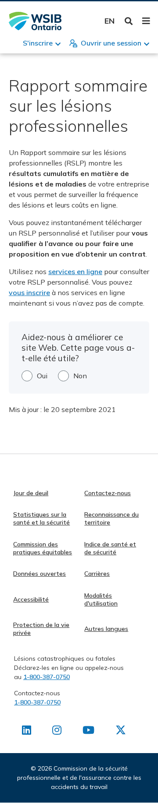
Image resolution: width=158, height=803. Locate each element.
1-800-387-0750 (46, 677)
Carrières (97, 574)
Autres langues (106, 629)
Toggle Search (129, 21)
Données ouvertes (39, 574)
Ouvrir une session (111, 43)
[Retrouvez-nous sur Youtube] (88, 731)
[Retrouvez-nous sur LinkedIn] (26, 731)
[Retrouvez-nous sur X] (120, 731)
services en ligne (75, 271)
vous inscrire (29, 292)
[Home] (35, 21)
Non (80, 375)
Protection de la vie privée (41, 629)
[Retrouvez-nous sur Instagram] (56, 731)
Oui (42, 375)
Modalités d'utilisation (101, 599)
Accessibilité (31, 599)
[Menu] (146, 21)
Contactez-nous (107, 493)
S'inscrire (38, 43)
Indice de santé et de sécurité (110, 548)
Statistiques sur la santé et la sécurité (41, 518)
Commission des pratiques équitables (42, 548)
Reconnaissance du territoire (111, 518)
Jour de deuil (30, 493)
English (109, 21)
